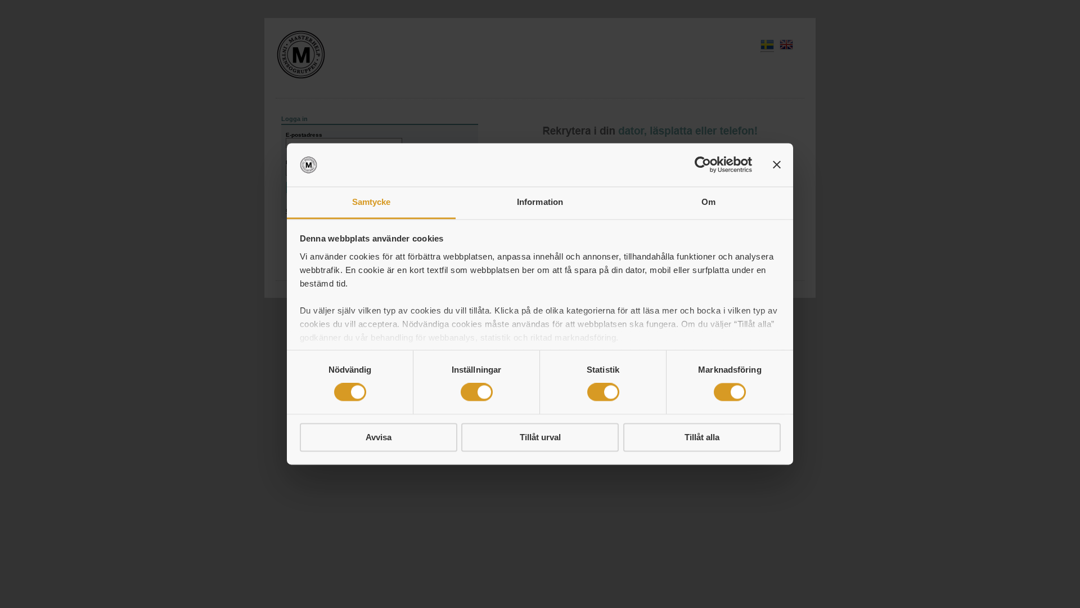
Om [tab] (708, 202)
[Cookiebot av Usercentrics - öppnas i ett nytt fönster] (703, 165)
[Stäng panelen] (777, 165)
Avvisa (379, 437)
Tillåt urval (540, 437)
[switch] (477, 392)
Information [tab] (540, 202)
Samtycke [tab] (371, 202)
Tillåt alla (702, 437)
